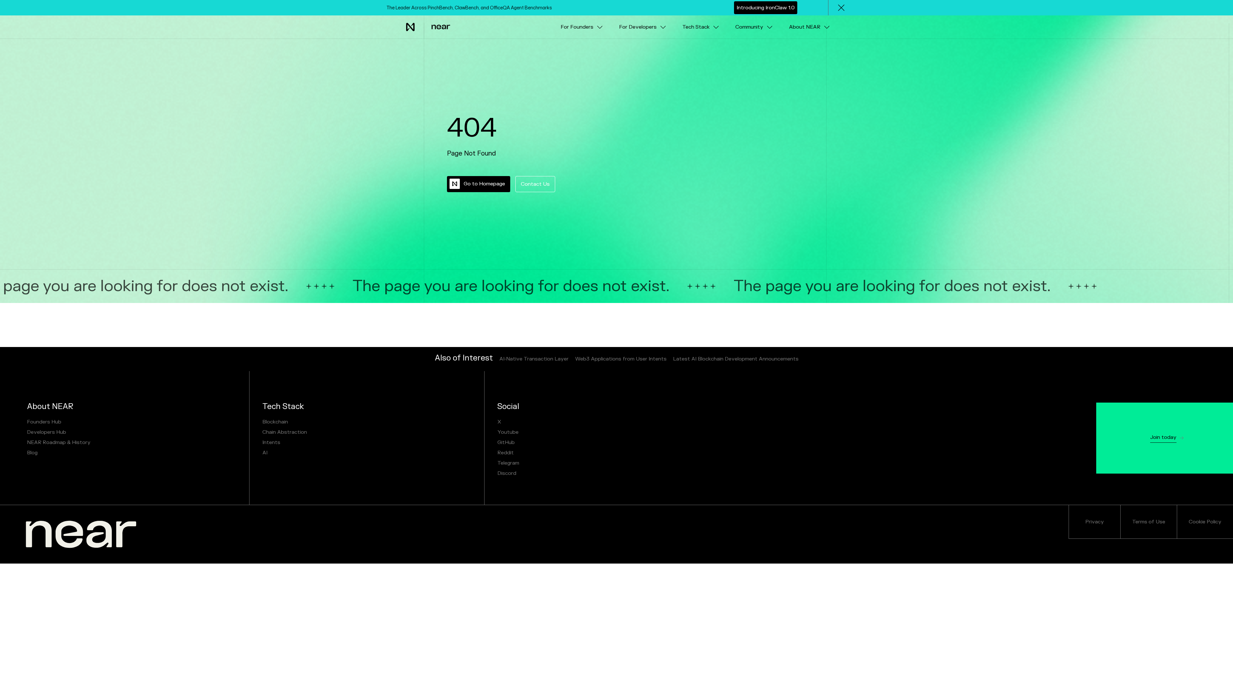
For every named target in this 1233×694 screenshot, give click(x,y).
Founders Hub (44, 422)
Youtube (508, 432)
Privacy (1094, 522)
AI (264, 452)
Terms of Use (1148, 522)
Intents (271, 442)
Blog (32, 452)
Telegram (508, 463)
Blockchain (275, 422)
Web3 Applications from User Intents (621, 359)
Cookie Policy (1205, 522)
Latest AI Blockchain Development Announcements (736, 359)
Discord (506, 473)
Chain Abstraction (284, 432)
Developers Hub (46, 432)
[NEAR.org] (81, 534)
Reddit (505, 452)
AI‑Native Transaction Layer (534, 359)
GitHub (506, 442)
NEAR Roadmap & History (59, 442)
